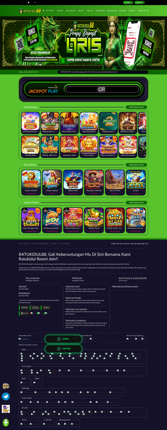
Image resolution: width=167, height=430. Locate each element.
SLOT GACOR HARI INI (39, 244)
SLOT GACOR (24, 244)
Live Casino (69, 10)
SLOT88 (53, 244)
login (128, 2)
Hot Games (50, 10)
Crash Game (111, 10)
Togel (89, 10)
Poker (131, 10)
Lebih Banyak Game (136, 107)
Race (80, 10)
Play (53, 91)
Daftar (139, 2)
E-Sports (140, 10)
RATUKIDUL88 (23, 264)
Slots (59, 10)
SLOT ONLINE (64, 244)
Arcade (122, 10)
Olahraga (99, 10)
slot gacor (43, 269)
